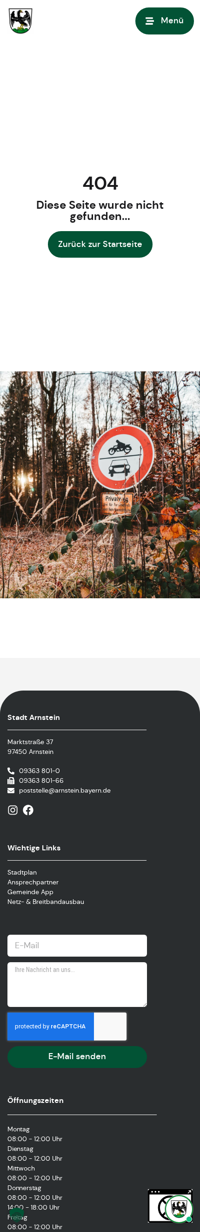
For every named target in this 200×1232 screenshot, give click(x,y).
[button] (16, 1215)
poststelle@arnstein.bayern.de (65, 790)
